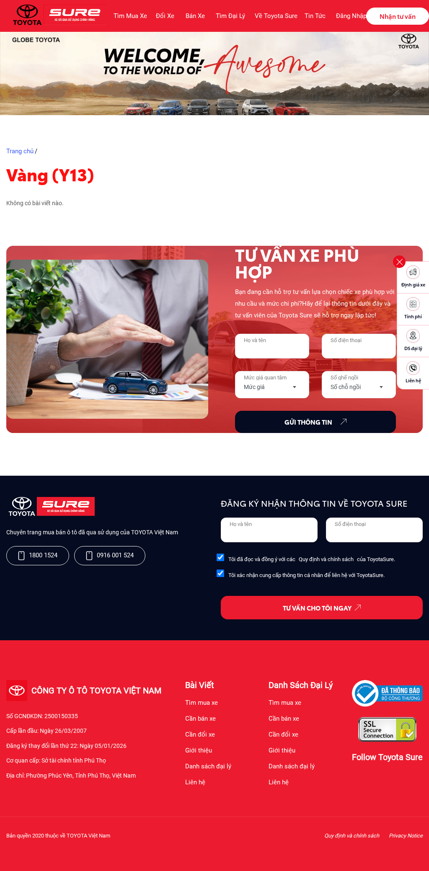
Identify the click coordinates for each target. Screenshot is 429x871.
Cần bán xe (200, 718)
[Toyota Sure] (50, 514)
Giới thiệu (198, 750)
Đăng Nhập (351, 16)
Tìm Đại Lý (230, 16)
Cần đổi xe (200, 734)
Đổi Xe (165, 16)
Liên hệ (195, 782)
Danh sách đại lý (208, 766)
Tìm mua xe (201, 702)
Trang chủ (20, 151)
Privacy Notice (406, 835)
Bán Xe (195, 16)
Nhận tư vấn (398, 16)
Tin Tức (315, 16)
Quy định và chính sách (326, 559)
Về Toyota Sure (275, 16)
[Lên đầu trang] (418, 853)
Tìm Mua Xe (130, 16)
